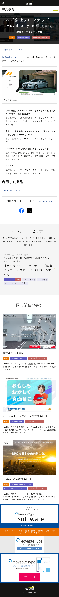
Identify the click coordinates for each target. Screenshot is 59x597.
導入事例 (8, 9)
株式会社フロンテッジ (14, 50)
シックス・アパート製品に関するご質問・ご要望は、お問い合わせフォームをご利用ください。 (29, 532)
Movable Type (23, 37)
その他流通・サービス (41, 37)
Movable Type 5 (12, 190)
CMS (12, 37)
